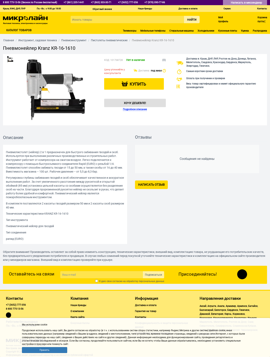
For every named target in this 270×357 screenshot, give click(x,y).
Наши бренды (145, 8)
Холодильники (206, 30)
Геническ (244, 310)
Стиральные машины (181, 30)
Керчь (228, 314)
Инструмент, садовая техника (37, 40)
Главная (8, 40)
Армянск (242, 306)
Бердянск (232, 310)
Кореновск (239, 314)
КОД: (107, 60)
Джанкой (205, 314)
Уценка (245, 30)
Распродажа (260, 30)
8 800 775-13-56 (15, 308)
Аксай (203, 306)
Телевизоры (129, 30)
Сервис (227, 8)
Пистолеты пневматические (109, 40)
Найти (191, 19)
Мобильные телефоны (152, 30)
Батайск (253, 306)
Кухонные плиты (227, 30)
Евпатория (217, 314)
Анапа (221, 306)
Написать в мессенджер (247, 2)
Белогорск (220, 310)
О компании (77, 311)
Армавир (231, 306)
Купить (138, 84)
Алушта (212, 306)
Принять (44, 350)
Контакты (262, 8)
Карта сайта (78, 317)
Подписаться (153, 274)
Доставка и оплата (187, 8)
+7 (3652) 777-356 (16, 304)
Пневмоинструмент (74, 40)
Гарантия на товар (145, 311)
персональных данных (151, 281)
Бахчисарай (206, 310)
